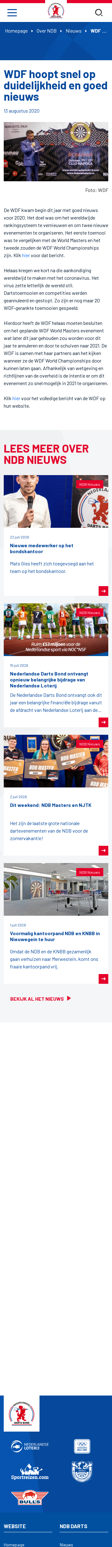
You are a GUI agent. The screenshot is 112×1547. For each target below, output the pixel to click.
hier (26, 255)
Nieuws (74, 31)
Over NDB (47, 31)
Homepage (16, 31)
